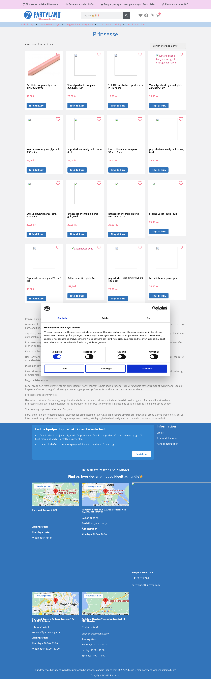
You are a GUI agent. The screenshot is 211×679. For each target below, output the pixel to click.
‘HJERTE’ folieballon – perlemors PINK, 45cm (125, 86)
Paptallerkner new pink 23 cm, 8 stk (44, 279)
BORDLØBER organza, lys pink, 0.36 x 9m (43, 151)
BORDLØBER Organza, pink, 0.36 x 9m (42, 215)
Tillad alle (147, 368)
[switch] (89, 356)
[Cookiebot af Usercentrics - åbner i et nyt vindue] (154, 308)
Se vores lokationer (167, 438)
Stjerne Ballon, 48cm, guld (163, 213)
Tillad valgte (105, 368)
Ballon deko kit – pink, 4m (81, 278)
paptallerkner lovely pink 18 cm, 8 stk (84, 151)
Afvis (64, 368)
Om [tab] (148, 318)
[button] (29, 24)
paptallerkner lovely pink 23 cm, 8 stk (166, 151)
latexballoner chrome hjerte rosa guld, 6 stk (123, 215)
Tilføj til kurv (36, 105)
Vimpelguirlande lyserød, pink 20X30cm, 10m (165, 86)
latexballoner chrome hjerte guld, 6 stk (82, 215)
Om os (160, 432)
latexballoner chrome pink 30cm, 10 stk (122, 151)
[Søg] (126, 15)
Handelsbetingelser (167, 443)
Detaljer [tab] (106, 318)
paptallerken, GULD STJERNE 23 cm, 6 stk (125, 279)
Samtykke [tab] (62, 318)
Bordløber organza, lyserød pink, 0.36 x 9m (42, 86)
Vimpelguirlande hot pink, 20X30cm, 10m (81, 86)
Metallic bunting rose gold (163, 278)
